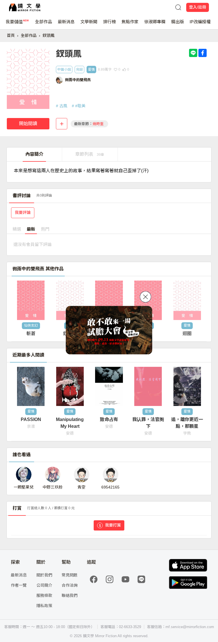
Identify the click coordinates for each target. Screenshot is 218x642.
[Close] (145, 296)
